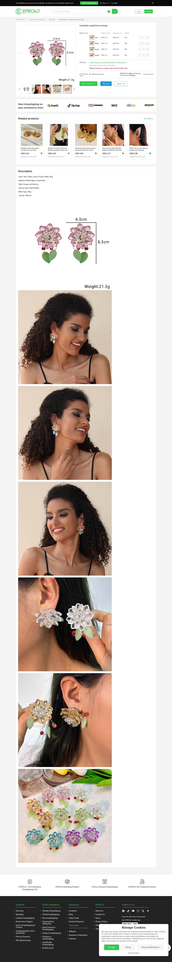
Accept (111, 947)
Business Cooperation (78, 935)
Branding (19, 914)
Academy (73, 911)
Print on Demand (23, 937)
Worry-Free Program (24, 922)
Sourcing (19, 911)
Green (96, 49)
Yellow (96, 43)
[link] (20, 19)
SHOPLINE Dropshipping (48, 943)
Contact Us (100, 914)
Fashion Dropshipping (25, 918)
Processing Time (83, 75)
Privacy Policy (133, 953)
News (97, 918)
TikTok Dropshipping (50, 914)
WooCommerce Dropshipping (48, 928)
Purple (96, 55)
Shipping (82, 62)
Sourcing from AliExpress (48, 923)
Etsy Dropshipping (50, 918)
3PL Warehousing (23, 940)
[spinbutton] (144, 37)
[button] (140, 37)
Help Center (74, 918)
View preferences (150, 947)
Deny (128, 947)
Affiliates (72, 931)
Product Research (76, 922)
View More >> (149, 118)
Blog (71, 914)
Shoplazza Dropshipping (48, 938)
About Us (99, 911)
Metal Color (83, 33)
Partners (72, 939)
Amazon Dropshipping (51, 933)
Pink (96, 37)
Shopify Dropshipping (51, 911)
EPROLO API (48, 948)
